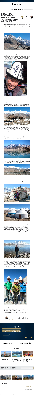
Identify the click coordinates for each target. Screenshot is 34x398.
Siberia (12, 391)
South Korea (13, 393)
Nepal (12, 386)
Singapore (13, 392)
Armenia (1, 386)
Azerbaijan (1, 387)
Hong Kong (1, 393)
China (22, 18)
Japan (6, 387)
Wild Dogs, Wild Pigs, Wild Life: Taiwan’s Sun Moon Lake (16, 360)
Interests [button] (19, 9)
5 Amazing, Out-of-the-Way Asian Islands (7, 343)
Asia (23, 358)
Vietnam (19, 393)
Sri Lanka (13, 394)
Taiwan (18, 386)
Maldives (7, 392)
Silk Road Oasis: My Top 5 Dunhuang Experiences (25, 343)
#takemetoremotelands (28, 386)
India (1, 394)
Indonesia (7, 386)
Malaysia (7, 391)
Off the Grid (13, 358)
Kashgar (24, 27)
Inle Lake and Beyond (4, 359)
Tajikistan (19, 387)
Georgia (1, 392)
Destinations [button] (15, 9)
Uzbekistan (19, 392)
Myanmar (2, 358)
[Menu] (33, 1)
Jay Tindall (11, 316)
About (22, 9)
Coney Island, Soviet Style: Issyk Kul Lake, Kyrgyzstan (28, 360)
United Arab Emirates (19, 391)
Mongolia (7, 393)
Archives (12, 9)
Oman (12, 387)
